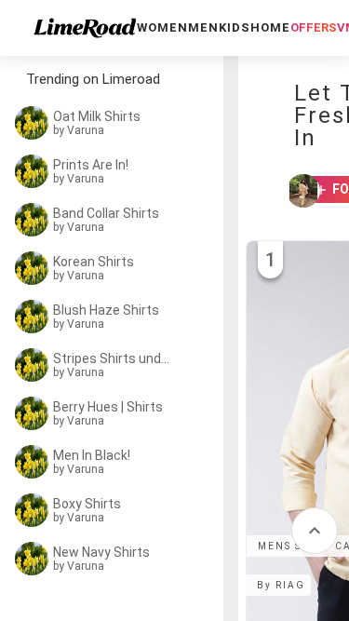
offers (313, 27)
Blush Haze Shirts (106, 310)
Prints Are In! (90, 164)
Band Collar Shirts (106, 213)
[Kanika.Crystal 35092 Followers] (295, 190)
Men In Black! (91, 455)
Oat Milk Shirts (97, 116)
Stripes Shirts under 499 (113, 358)
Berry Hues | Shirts (108, 406)
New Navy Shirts (101, 552)
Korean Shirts (93, 261)
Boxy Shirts (87, 503)
